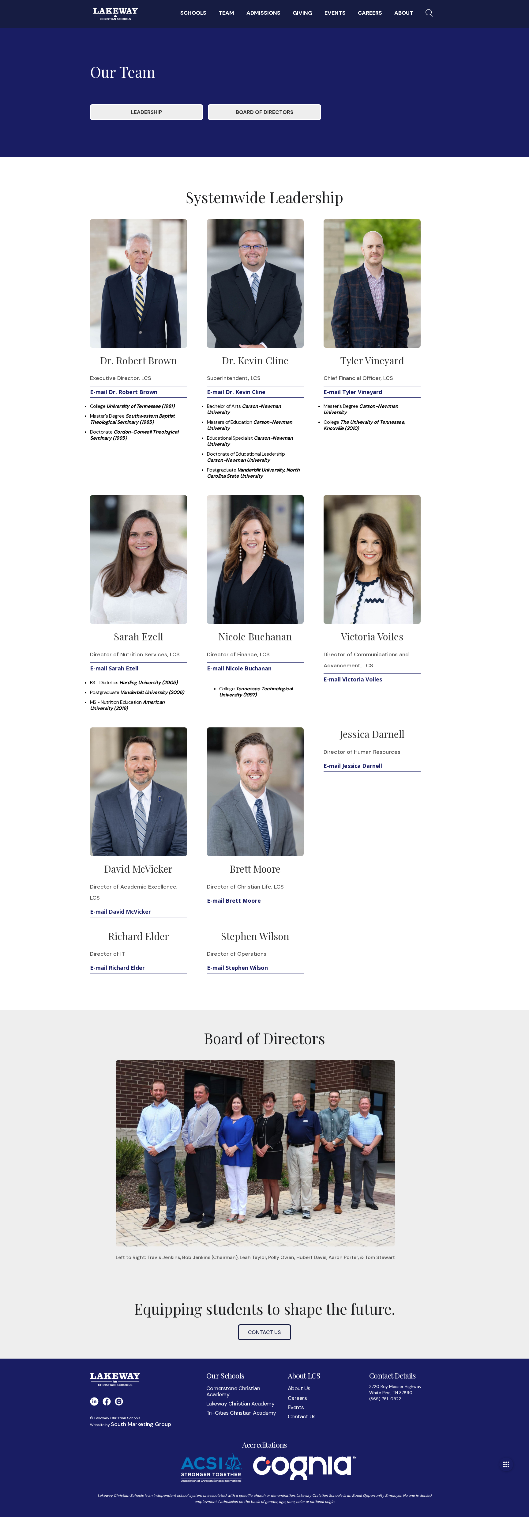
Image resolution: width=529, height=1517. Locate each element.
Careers (370, 13)
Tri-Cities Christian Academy (241, 1413)
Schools (193, 13)
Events (296, 1407)
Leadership (146, 112)
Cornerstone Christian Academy (233, 1391)
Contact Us (264, 1332)
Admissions (263, 13)
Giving (302, 13)
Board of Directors (264, 112)
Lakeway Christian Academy (240, 1404)
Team (226, 13)
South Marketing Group (141, 1424)
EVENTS (335, 13)
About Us (299, 1388)
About (403, 13)
